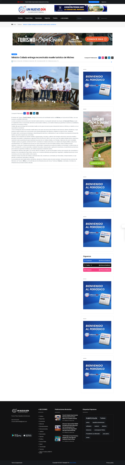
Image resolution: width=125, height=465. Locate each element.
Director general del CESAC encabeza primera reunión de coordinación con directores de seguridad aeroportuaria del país (70, 427)
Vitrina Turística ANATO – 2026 (45, 452)
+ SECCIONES (64, 18)
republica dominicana (98, 422)
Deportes (47, 18)
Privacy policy (109, 462)
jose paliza (106, 433)
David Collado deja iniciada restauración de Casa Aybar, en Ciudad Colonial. (70, 416)
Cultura (41, 416)
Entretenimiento (43, 426)
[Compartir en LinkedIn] (109, 58)
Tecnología (42, 446)
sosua (87, 437)
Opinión (41, 436)
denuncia (88, 430)
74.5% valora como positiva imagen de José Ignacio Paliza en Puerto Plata (70, 437)
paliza (87, 422)
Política (41, 439)
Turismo (55, 18)
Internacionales (43, 429)
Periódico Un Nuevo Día (29, 61)
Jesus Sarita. (73, 462)
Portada (20, 18)
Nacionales (38, 18)
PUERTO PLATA (91, 418)
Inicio (14, 24)
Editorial (41, 424)
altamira (104, 426)
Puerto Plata (28, 18)
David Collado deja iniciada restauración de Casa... (37, 2)
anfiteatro (88, 426)
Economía (42, 421)
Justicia (41, 431)
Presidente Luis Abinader (93, 433)
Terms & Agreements (17, 462)
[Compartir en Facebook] (99, 58)
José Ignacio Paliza (99, 430)
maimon (97, 426)
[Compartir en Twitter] (106, 58)
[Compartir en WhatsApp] (112, 58)
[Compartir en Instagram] (103, 58)
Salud (40, 444)
